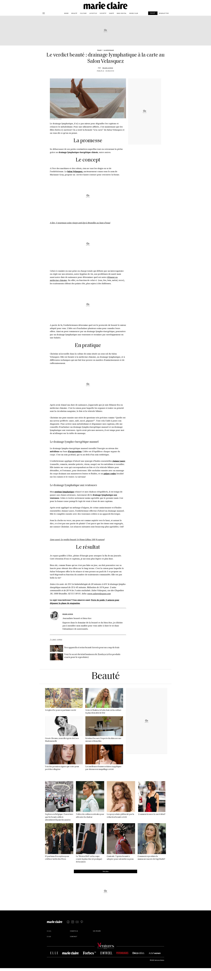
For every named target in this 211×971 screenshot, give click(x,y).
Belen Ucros (108, 68)
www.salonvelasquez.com (99, 593)
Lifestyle (93, 13)
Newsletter (164, 13)
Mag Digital (121, 13)
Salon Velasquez (74, 171)
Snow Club (133, 13)
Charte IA (74, 931)
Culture (83, 13)
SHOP (152, 13)
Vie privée (97, 931)
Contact (73, 936)
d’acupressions (74, 451)
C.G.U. (49, 931)
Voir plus (105, 871)
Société (103, 13)
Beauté (74, 13)
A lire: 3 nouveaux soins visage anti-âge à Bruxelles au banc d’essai (80, 222)
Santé (111, 13)
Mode (66, 13)
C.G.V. (49, 936)
